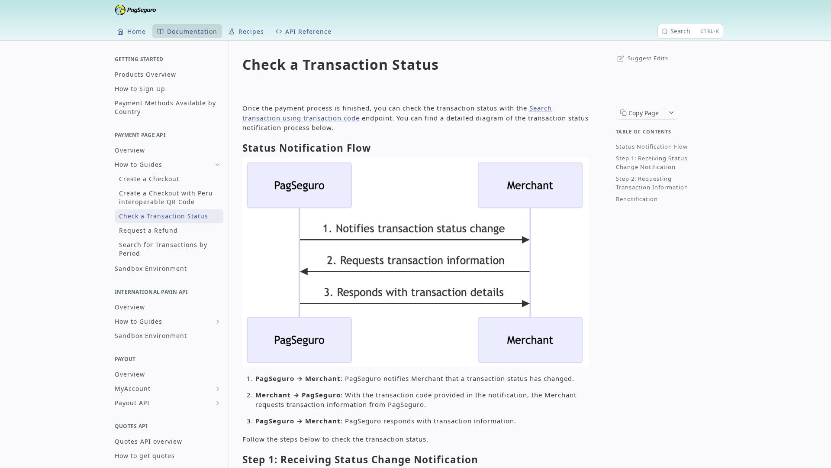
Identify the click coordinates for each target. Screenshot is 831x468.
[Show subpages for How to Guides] (217, 321)
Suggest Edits (648, 58)
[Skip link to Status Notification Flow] (236, 148)
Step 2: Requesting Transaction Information (652, 183)
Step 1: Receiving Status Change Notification (651, 162)
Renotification (637, 199)
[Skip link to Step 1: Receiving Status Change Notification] (236, 460)
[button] (415, 261)
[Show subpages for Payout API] (217, 403)
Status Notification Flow (652, 146)
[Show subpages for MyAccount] (217, 388)
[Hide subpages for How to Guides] (217, 164)
